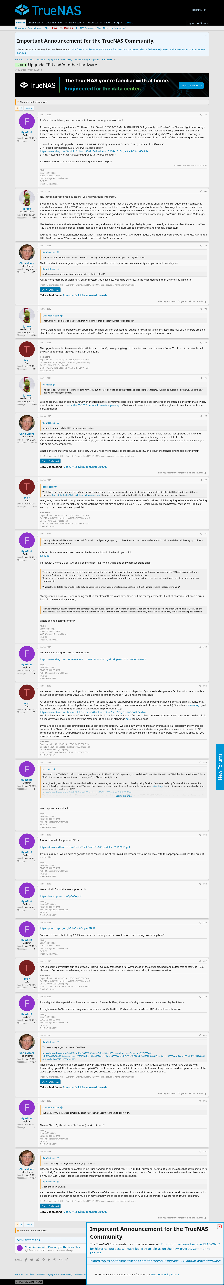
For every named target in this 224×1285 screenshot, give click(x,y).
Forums (20, 22)
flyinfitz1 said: (49, 252)
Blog (47, 28)
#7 (205, 416)
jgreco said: (47, 486)
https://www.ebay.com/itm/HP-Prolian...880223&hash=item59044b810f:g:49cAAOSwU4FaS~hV (94, 151)
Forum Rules (62, 28)
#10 (205, 647)
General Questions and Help (59, 1250)
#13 (205, 834)
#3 (205, 245)
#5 (205, 342)
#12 (205, 762)
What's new (33, 22)
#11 (205, 685)
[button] (42, 23)
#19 (205, 1100)
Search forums (35, 28)
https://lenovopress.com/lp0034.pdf (60, 896)
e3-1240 (45, 555)
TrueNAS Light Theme (30, 1281)
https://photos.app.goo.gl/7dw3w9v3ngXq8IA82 (67, 928)
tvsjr (27, 360)
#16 (205, 961)
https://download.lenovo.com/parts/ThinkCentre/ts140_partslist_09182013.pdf (85, 847)
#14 (205, 883)
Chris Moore (26, 263)
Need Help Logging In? (114, 28)
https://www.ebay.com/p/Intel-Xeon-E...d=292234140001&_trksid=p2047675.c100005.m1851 (94, 659)
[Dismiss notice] (205, 36)
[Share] (201, 115)
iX (205, 9)
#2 (205, 191)
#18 (205, 1035)
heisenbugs (193, 705)
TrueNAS (197, 9)
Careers (128, 22)
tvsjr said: (47, 384)
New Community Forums (165, 1274)
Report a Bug (111, 22)
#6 (205, 378)
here (128, 718)
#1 (205, 114)
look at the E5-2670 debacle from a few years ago (93, 405)
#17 (205, 996)
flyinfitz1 (22, 69)
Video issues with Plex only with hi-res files (52, 1247)
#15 (205, 922)
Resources (92, 22)
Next (27, 108)
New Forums (220, 767)
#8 (205, 480)
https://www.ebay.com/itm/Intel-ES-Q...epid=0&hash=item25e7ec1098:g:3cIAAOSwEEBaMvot (93, 712)
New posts (20, 28)
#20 (205, 1151)
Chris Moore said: (50, 315)
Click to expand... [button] (123, 795)
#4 (205, 308)
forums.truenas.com (131, 1261)
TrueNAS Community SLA (88, 28)
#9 (205, 533)
